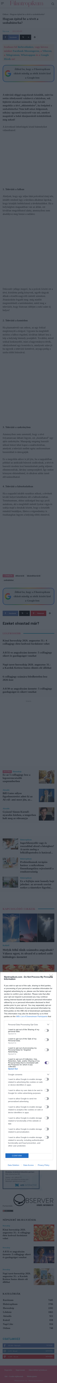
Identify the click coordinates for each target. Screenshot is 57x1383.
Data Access (28, 1165)
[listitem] (28, 1024)
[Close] (51, 977)
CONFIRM (17, 1156)
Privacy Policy (43, 1165)
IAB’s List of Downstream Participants (31, 1016)
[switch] (47, 1030)
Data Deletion (13, 1165)
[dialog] (28, 1071)
